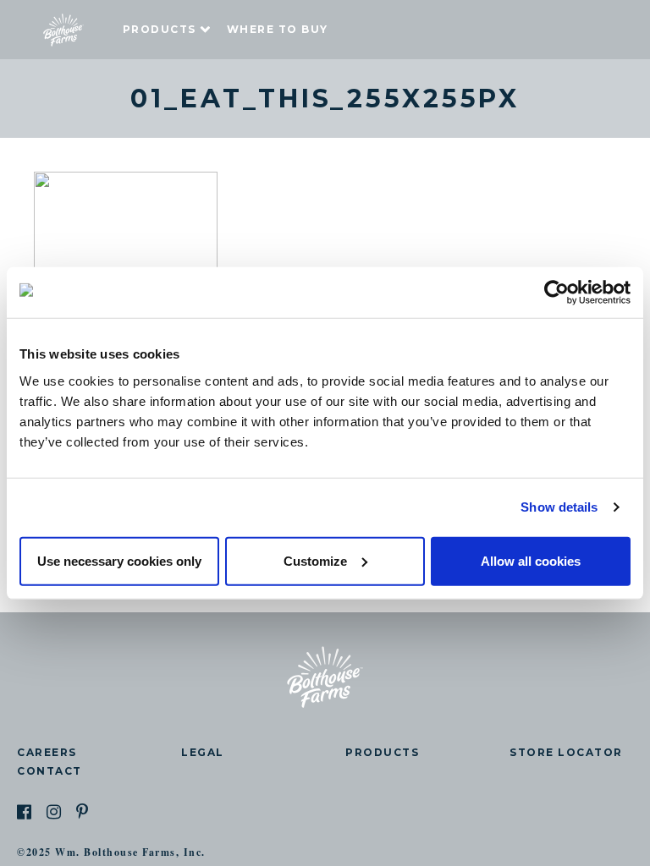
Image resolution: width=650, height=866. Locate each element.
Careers (47, 752)
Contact (49, 771)
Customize (315, 560)
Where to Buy (277, 29)
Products (159, 29)
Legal (202, 752)
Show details (559, 507)
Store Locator (566, 752)
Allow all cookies (531, 560)
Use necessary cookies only (119, 560)
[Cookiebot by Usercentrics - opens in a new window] (556, 292)
